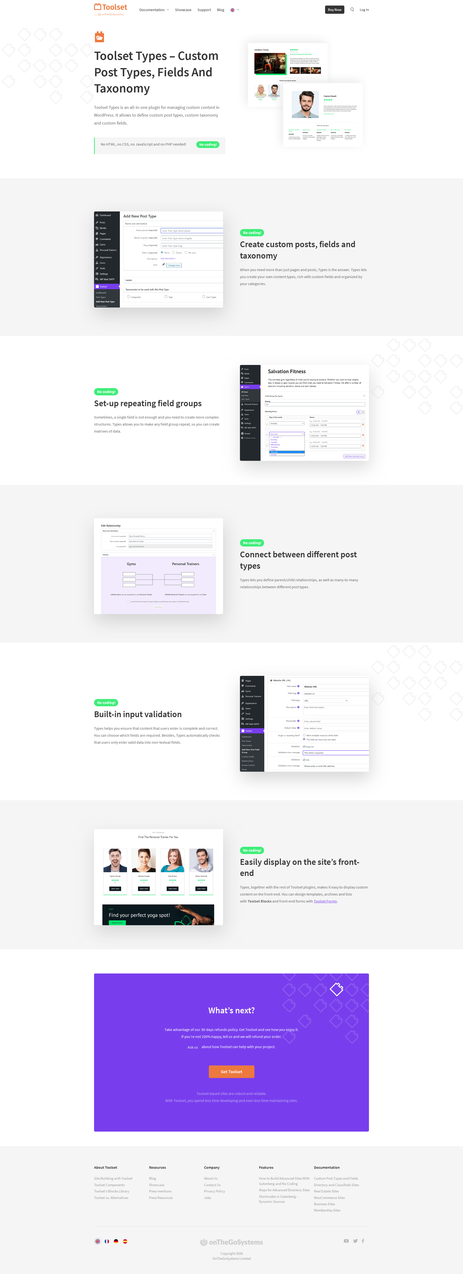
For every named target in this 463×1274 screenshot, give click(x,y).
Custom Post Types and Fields (336, 1178)
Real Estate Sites (326, 1191)
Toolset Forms (325, 901)
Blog (220, 9)
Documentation (152, 9)
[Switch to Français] (107, 1241)
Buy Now (334, 9)
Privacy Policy (214, 1191)
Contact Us (212, 1185)
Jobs (207, 1197)
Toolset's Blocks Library (111, 1191)
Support (204, 9)
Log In (364, 9)
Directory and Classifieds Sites (336, 1185)
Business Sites (324, 1204)
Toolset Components (109, 1185)
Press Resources (161, 1197)
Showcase (183, 9)
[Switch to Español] (125, 1241)
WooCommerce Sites (329, 1197)
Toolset (110, 9)
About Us (211, 1178)
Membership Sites (327, 1210)
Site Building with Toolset (113, 1178)
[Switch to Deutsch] (116, 1241)
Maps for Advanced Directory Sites (284, 1190)
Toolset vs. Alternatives (111, 1197)
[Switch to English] (97, 1241)
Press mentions (160, 1191)
